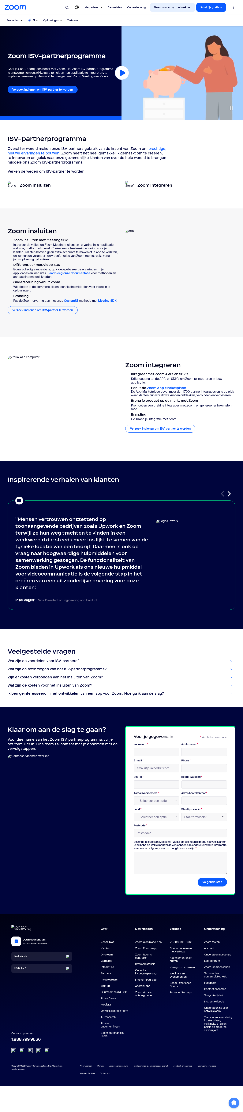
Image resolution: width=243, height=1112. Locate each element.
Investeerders (109, 979)
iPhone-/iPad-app (145, 979)
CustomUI (71, 301)
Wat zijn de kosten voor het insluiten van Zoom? (50, 685)
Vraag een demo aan (182, 967)
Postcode (140, 825)
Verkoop (175, 929)
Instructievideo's (214, 1001)
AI (33, 20)
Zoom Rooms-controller (144, 956)
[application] (182, 73)
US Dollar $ (20, 968)
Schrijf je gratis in (211, 7)
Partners (106, 973)
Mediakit (106, 1004)
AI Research (108, 1017)
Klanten (105, 948)
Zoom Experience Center (180, 984)
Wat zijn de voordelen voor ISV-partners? (43, 661)
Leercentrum (212, 960)
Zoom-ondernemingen (110, 1025)
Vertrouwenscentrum (118, 1066)
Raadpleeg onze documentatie (68, 273)
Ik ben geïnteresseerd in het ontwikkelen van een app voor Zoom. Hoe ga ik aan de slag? (86, 693)
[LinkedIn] (13, 1050)
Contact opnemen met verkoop (181, 950)
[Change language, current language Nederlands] (77, 7)
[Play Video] (122, 73)
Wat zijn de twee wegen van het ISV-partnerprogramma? (57, 669)
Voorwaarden (86, 1066)
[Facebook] (38, 1050)
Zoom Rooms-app (146, 948)
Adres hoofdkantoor (194, 793)
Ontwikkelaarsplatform (114, 1011)
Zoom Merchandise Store (112, 1034)
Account (209, 948)
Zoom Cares (108, 998)
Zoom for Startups (181, 992)
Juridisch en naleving (182, 1066)
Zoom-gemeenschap (217, 967)
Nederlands (20, 956)
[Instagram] (47, 1050)
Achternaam (189, 744)
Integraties (107, 967)
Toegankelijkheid (214, 995)
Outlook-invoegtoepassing (145, 972)
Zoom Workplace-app (148, 942)
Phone (186, 760)
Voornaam (141, 744)
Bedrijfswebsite (191, 776)
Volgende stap (212, 882)
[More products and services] (232, 7)
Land (137, 809)
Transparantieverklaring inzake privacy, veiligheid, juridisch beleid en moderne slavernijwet (218, 1024)
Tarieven (72, 20)
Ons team (107, 954)
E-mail (139, 760)
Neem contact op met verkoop (172, 7)
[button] (229, 494)
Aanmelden (115, 7)
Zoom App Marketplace (166, 388)
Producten (12, 20)
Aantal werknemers (146, 793)
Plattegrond (105, 1073)
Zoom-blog (107, 942)
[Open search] (67, 7)
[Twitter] (22, 1050)
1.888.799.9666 (26, 1039)
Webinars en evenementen (178, 975)
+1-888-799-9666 (181, 942)
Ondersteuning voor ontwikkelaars (216, 1009)
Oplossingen (51, 20)
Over (104, 929)
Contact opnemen (215, 989)
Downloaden (144, 929)
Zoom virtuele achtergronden (144, 994)
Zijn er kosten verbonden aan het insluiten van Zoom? (55, 677)
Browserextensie (145, 964)
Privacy (100, 1066)
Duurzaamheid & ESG (114, 992)
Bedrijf (139, 776)
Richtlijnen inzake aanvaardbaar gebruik (150, 1066)
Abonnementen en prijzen (181, 959)
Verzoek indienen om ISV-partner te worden (42, 90)
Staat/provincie (191, 809)
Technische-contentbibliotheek (215, 975)
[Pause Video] (231, 108)
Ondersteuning (136, 7)
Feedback (210, 982)
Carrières (106, 960)
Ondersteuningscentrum (219, 954)
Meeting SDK (107, 301)
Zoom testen (212, 942)
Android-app (142, 986)
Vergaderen (92, 7)
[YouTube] (30, 1050)
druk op (105, 985)
